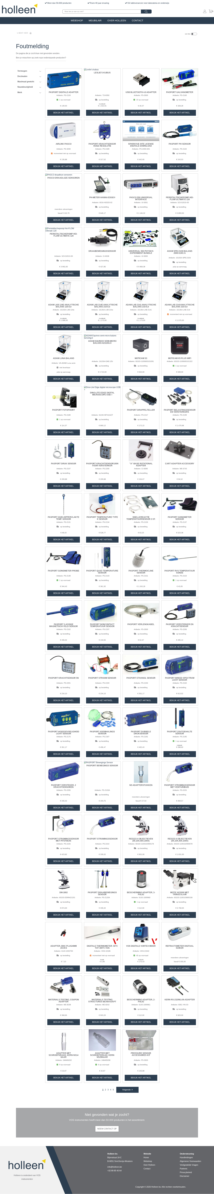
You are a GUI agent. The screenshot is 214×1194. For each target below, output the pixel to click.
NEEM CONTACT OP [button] (107, 1129)
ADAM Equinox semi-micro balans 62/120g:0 (102, 342)
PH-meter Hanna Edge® (102, 198)
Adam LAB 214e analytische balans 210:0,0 (102, 306)
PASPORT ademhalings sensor (102, 733)
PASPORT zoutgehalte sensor (179, 733)
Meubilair (95, 20)
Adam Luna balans (63, 358)
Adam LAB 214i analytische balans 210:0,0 (180, 306)
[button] (127, 1090)
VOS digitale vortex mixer (141, 946)
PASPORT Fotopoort (63, 410)
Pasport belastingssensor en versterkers (180, 411)
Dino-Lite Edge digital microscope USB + (102, 394)
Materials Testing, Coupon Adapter (63, 1001)
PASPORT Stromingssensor (102, 839)
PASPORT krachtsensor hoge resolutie (102, 145)
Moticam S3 (141, 358)
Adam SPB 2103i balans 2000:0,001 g (179, 252)
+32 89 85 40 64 (114, 1171)
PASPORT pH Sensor (180, 144)
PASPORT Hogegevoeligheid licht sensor (63, 733)
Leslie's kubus (102, 73)
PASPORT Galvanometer (179, 92)
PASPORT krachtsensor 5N (63, 678)
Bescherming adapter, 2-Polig (141, 1001)
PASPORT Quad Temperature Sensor (102, 572)
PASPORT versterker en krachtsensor (179, 625)
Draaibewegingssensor (102, 251)
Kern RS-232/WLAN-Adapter (180, 1000)
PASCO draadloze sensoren (63, 178)
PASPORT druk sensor (63, 464)
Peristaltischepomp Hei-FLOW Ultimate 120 (179, 198)
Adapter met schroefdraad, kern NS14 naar (63, 1055)
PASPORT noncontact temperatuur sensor (102, 625)
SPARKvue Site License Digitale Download (141, 145)
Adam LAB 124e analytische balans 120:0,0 (63, 306)
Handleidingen (186, 1157)
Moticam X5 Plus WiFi (179, 358)
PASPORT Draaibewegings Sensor (102, 894)
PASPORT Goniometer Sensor (179, 518)
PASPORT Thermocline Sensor (141, 572)
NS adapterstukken (140, 785)
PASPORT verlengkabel (140, 624)
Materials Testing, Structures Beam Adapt (102, 1001)
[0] (210, 11)
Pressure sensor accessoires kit (141, 1054)
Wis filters (30, 101)
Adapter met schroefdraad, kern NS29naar (102, 1055)
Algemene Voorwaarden (190, 1161)
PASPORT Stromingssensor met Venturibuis (179, 786)
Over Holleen (116, 20)
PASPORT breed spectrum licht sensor (179, 679)
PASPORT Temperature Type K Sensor (102, 518)
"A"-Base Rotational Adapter (141, 465)
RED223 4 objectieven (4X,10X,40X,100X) (141, 840)
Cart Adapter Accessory (179, 464)
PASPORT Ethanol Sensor (140, 678)
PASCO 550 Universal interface (141, 198)
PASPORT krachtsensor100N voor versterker (102, 465)
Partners (183, 1169)
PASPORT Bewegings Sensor (102, 766)
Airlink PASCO (63, 144)
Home (146, 1157)
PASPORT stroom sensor (102, 678)
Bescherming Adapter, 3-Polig (141, 894)
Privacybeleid (186, 1172)
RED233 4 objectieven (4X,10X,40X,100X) (180, 840)
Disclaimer (184, 1176)
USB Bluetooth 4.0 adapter (141, 92)
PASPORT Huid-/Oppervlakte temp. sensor (63, 518)
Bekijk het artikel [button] (63, 113)
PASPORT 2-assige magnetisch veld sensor (63, 625)
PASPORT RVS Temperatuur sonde (179, 572)
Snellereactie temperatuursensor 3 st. (140, 518)
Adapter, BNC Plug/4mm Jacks (63, 947)
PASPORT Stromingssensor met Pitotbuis (63, 840)
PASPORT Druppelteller (141, 410)
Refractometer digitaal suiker (180, 947)
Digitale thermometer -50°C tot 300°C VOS (102, 947)
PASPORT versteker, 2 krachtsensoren (63, 786)
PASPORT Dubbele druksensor (141, 733)
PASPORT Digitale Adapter (63, 92)
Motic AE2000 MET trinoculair (179, 894)
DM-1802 (63, 893)
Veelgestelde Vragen (189, 1165)
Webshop (77, 20)
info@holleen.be (114, 1167)
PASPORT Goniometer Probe (63, 571)
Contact (137, 20)
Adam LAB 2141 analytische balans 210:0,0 (141, 306)
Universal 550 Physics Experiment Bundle (140, 252)
